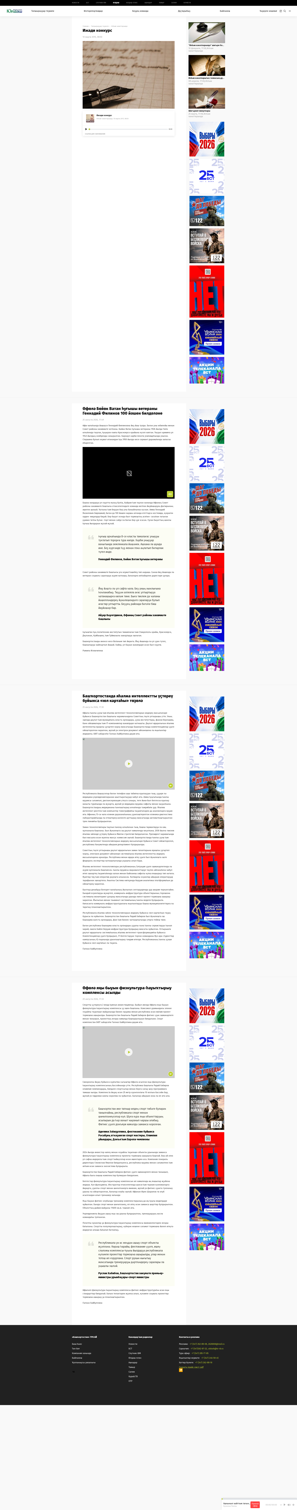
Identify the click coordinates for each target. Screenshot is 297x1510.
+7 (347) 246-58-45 (210, 1358)
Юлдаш (116, 3)
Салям (174, 3)
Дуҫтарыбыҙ (184, 11)
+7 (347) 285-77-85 (200, 1353)
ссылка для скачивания (95, 134)
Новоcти (75, 3)
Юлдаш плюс (132, 3)
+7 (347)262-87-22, (199, 1348)
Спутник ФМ (101, 3)
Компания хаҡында (81, 1353)
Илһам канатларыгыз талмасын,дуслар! (207, 78)
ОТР (130, 1381)
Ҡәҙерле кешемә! (268, 11)
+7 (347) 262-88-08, (199, 1344)
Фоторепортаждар (93, 11)
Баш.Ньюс (77, 1344)
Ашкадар (148, 3)
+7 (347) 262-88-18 (203, 1362)
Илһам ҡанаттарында (119, 26)
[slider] (128, 129)
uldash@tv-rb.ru (215, 1348)
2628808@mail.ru (216, 1344)
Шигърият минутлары (199, 111)
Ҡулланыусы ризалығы (84, 1362)
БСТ (87, 3)
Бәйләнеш (225, 11)
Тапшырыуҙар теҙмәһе (42, 11)
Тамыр (161, 3)
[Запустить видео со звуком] (129, 764)
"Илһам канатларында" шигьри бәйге (207, 45)
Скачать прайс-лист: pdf (191, 1367)
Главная (86, 26)
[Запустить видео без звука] (170, 785)
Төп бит (76, 1348)
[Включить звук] (170, 494)
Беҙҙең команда (140, 11)
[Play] (284, 1505)
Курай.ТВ (187, 3)
